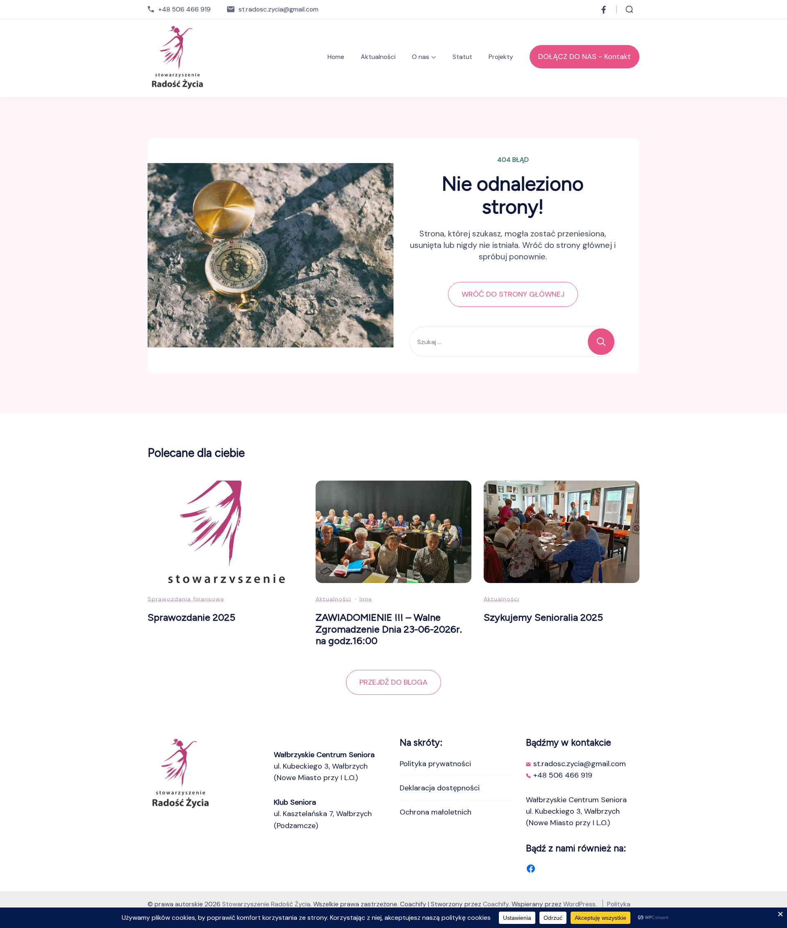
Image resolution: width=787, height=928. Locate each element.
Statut (462, 56)
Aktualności (378, 56)
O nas (420, 56)
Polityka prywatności (435, 764)
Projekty (501, 56)
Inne (365, 599)
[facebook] (604, 9)
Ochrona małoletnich (435, 812)
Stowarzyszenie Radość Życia (266, 904)
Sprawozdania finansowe (186, 599)
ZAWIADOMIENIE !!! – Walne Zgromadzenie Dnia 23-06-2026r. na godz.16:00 (389, 629)
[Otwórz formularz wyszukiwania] (629, 9)
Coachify (496, 904)
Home (336, 56)
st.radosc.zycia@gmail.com (278, 9)
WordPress (579, 904)
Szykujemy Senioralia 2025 (543, 617)
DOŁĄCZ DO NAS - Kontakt (584, 56)
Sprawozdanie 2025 (191, 617)
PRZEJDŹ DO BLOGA (393, 682)
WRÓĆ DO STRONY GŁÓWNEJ (513, 294)
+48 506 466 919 (184, 9)
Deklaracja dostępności (440, 788)
